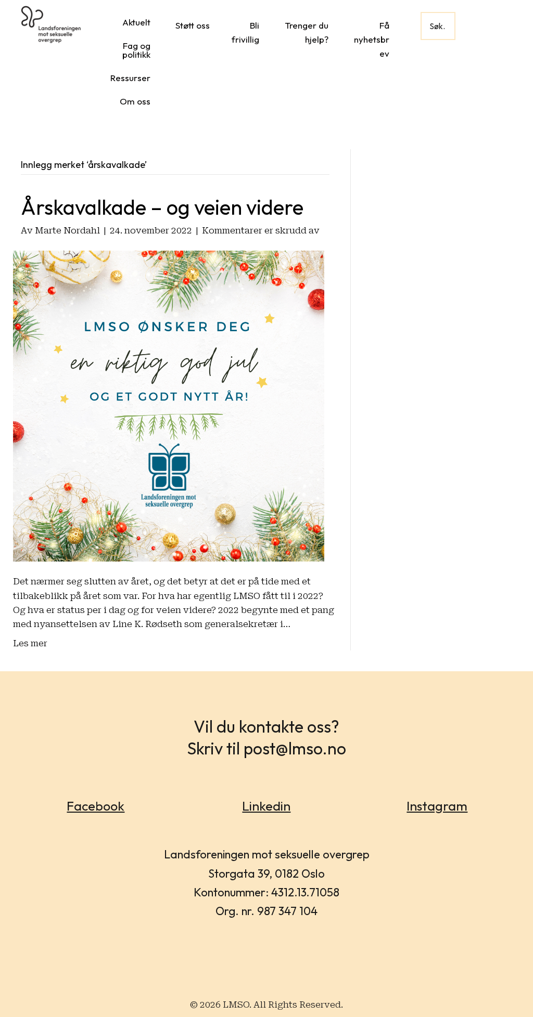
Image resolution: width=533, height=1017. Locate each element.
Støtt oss (192, 25)
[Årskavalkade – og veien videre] (168, 405)
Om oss (135, 101)
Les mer (30, 643)
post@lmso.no (295, 748)
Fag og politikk (136, 50)
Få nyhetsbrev (371, 39)
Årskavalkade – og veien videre (162, 207)
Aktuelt (136, 22)
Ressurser (130, 77)
